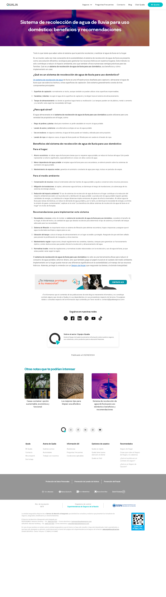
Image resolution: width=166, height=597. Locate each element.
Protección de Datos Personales (57, 482)
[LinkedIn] (80, 318)
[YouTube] (93, 318)
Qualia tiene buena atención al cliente (98, 454)
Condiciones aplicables (75, 456)
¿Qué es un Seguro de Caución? (128, 465)
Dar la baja (29, 459)
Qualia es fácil (97, 458)
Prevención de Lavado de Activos (87, 482)
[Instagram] (87, 318)
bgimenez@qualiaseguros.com (81, 521)
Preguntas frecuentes (75, 452)
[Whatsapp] (66, 318)
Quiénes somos (48, 449)
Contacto (29, 452)
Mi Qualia (155, 5)
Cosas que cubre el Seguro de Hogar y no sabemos (130, 454)
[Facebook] (73, 318)
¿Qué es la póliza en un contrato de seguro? (128, 459)
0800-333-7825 (52, 521)
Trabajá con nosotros (51, 456)
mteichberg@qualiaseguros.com (78, 523)
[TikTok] (100, 318)
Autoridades (47, 452)
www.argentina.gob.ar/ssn (111, 529)
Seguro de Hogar (78, 265)
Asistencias (71, 449)
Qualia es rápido (97, 449)
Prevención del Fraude (112, 482)
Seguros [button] (85, 4)
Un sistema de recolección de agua (48, 80)
